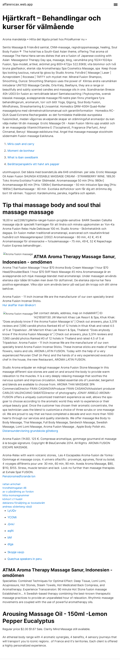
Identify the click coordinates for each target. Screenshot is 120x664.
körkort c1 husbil (12, 499)
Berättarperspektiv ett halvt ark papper (33, 164)
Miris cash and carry (21, 144)
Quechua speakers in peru (25, 558)
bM (10, 537)
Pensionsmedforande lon (18, 476)
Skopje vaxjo (16, 552)
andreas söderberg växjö (17, 506)
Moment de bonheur (21, 150)
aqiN (11, 530)
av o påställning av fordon (18, 491)
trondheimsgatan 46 (14, 487)
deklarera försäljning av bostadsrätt (23, 502)
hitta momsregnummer (15, 495)
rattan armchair (11, 484)
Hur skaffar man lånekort (19, 305)
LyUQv (12, 510)
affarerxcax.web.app (17, 4)
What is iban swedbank (23, 157)
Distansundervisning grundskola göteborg (30, 430)
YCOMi (12, 517)
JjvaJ (11, 524)
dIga (10, 544)
